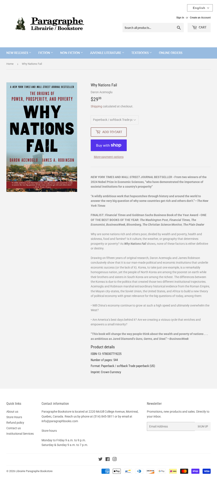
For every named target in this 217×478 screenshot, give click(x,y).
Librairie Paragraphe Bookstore (34, 471)
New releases (17, 53)
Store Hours (14, 417)
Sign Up (203, 426)
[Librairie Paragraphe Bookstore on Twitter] (100, 459)
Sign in (180, 17)
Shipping (96, 106)
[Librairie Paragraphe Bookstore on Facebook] (107, 459)
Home (10, 63)
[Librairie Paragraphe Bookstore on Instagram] (115, 459)
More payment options (109, 157)
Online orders (170, 53)
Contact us (13, 428)
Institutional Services (20, 433)
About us (12, 411)
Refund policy (15, 422)
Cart (202, 27)
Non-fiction (70, 53)
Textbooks (140, 53)
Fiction (44, 53)
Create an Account (200, 17)
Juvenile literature (106, 53)
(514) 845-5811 (103, 416)
